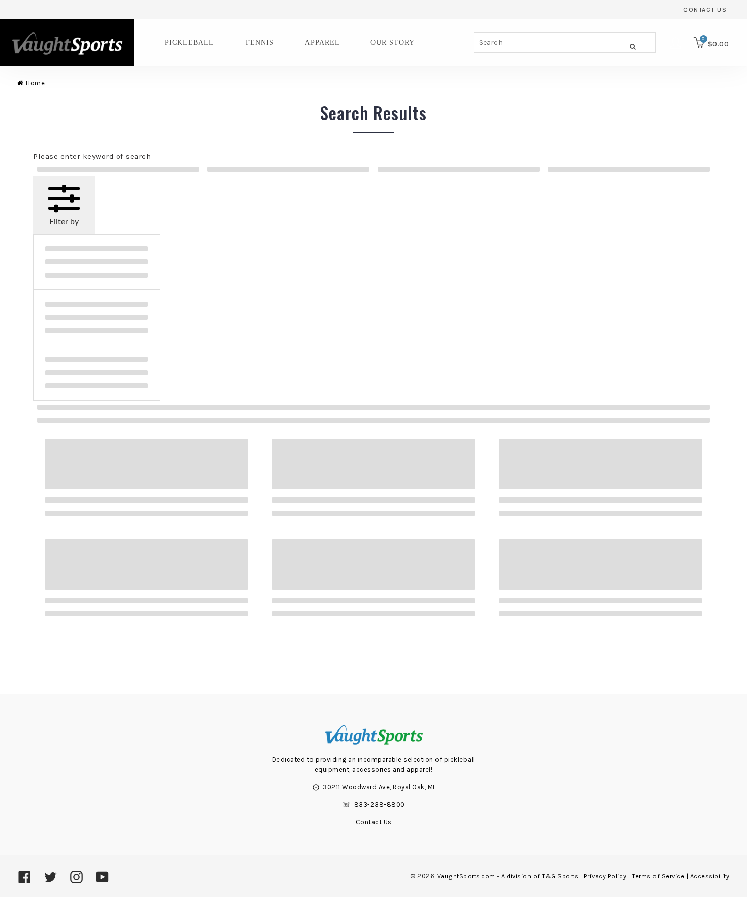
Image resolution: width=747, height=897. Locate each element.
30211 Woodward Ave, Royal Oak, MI (379, 787)
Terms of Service (658, 876)
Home (35, 83)
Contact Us (705, 9)
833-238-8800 (379, 804)
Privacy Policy (605, 876)
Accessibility (710, 876)
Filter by (64, 222)
